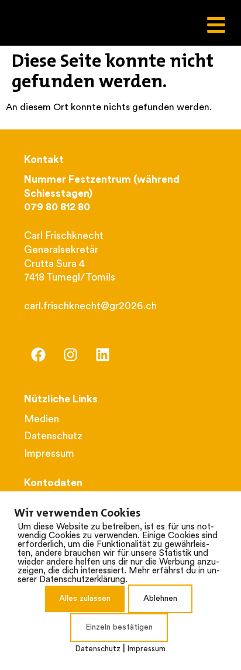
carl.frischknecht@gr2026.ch (90, 307)
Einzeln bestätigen (119, 627)
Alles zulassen (85, 598)
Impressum (147, 649)
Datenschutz (97, 649)
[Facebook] (38, 355)
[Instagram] (70, 355)
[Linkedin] (103, 355)
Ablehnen (160, 598)
